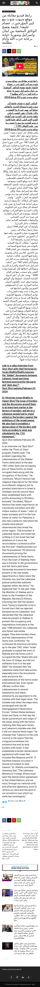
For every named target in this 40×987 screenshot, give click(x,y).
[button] (3, 3)
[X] (9, 51)
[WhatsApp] (19, 51)
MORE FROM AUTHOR (20, 868)
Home (4, 8)
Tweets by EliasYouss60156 (11, 969)
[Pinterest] (14, 51)
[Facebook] (4, 51)
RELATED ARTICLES (20, 866)
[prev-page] (3, 959)
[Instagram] (17, 977)
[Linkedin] (23, 977)
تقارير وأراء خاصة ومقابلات (15, 8)
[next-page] (7, 959)
